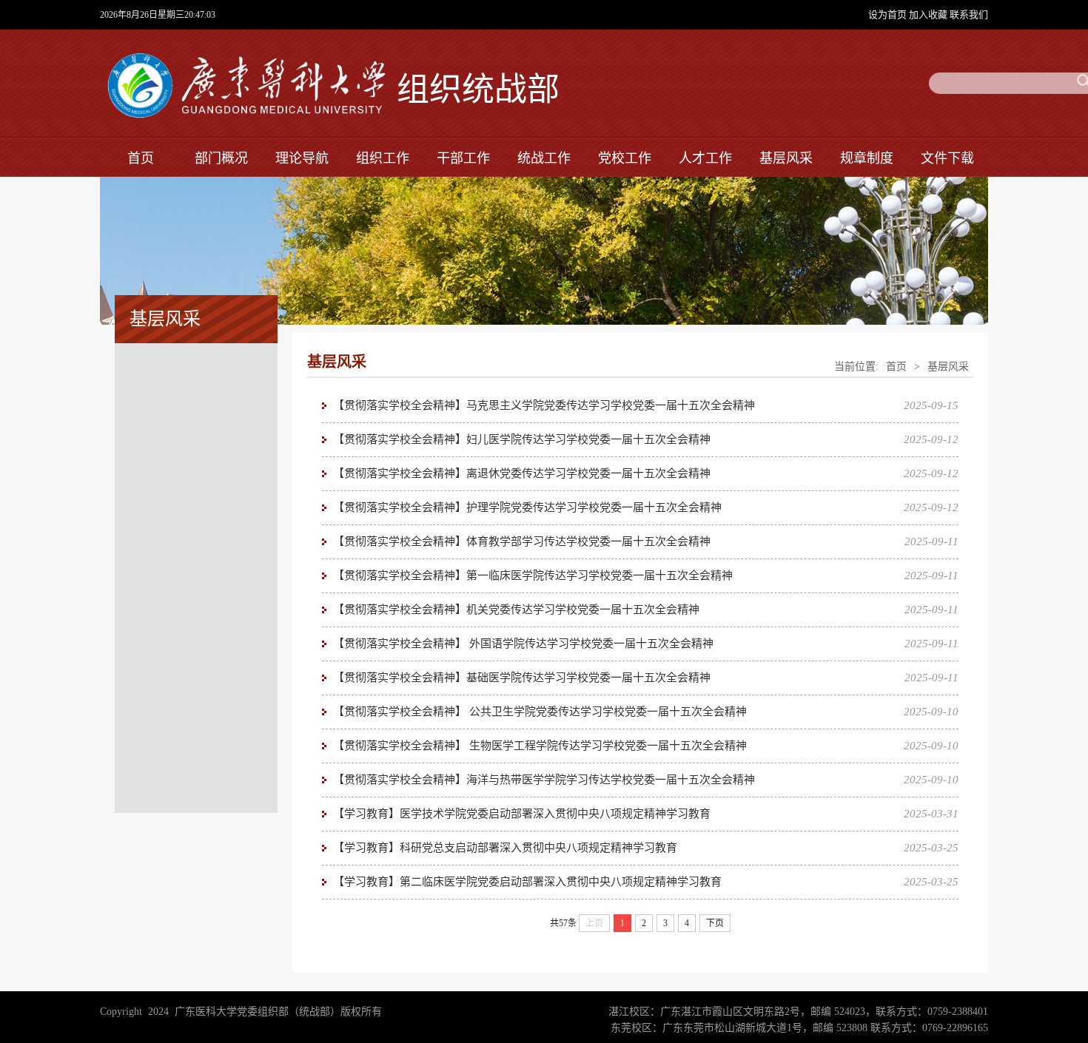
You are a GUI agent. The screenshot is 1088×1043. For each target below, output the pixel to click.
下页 (715, 923)
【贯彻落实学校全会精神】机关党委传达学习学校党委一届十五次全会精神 (516, 609)
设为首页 (888, 14)
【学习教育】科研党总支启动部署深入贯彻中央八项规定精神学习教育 (505, 848)
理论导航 (302, 158)
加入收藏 (929, 14)
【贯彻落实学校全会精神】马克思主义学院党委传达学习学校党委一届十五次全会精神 (544, 405)
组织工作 (382, 158)
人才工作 (705, 158)
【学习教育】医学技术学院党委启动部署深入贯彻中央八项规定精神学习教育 (522, 814)
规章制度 (866, 158)
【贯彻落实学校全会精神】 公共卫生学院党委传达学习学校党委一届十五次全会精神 (540, 712)
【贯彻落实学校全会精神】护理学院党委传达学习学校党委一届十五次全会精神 (527, 507)
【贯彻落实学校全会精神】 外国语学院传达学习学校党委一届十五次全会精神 (523, 643)
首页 (140, 158)
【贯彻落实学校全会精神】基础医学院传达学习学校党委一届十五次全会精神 (522, 677)
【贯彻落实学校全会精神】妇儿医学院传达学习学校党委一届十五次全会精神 (522, 439)
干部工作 (463, 158)
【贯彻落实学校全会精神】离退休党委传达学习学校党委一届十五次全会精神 (522, 473)
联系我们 (969, 14)
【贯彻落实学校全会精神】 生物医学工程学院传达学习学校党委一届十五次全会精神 (540, 746)
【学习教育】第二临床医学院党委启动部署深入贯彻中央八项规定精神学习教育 (527, 882)
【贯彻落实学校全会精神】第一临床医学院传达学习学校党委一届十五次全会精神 (533, 575)
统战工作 (544, 158)
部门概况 (221, 158)
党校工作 (624, 158)
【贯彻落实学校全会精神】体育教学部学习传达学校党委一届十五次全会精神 (522, 541)
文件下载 (947, 158)
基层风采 (786, 158)
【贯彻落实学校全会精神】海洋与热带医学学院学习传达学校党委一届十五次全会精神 (544, 780)
